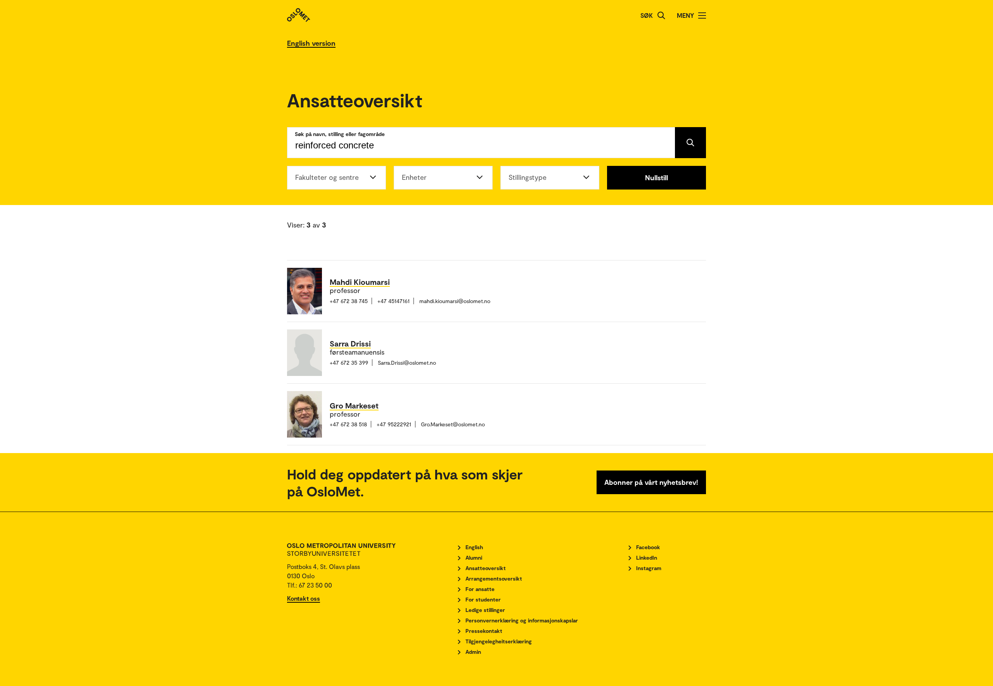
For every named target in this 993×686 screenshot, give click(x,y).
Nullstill (656, 177)
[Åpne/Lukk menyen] (702, 15)
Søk (646, 15)
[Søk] (661, 15)
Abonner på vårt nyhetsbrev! (651, 482)
